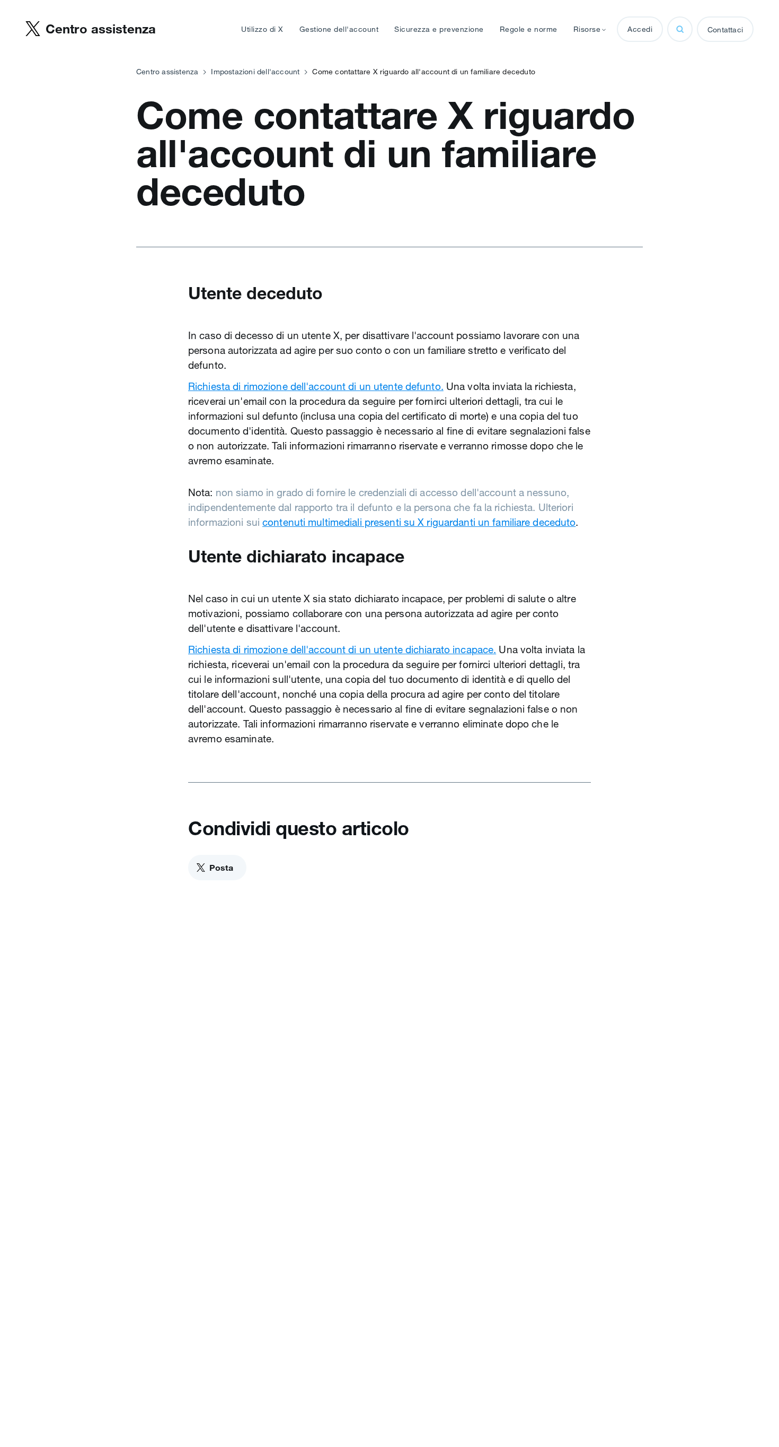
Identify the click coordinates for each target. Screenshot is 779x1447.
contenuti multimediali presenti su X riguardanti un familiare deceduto (419, 522)
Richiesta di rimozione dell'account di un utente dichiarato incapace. (342, 649)
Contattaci (725, 29)
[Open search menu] (680, 29)
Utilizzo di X (262, 29)
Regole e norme (528, 29)
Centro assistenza (167, 71)
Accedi (639, 29)
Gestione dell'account (339, 29)
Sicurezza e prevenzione (439, 29)
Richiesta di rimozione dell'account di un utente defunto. (316, 386)
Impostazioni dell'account (255, 71)
